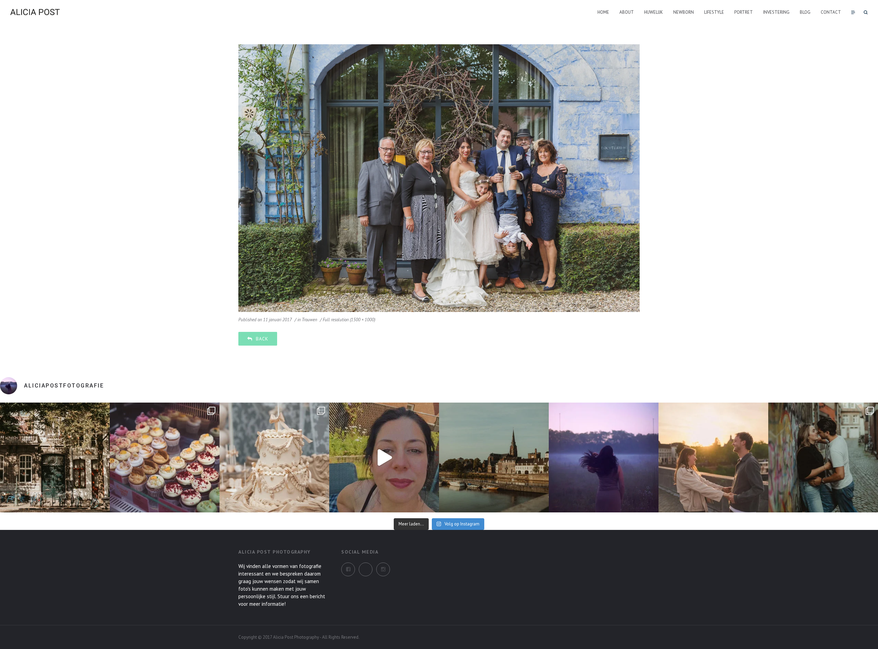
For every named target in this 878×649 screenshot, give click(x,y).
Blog (805, 12)
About (626, 12)
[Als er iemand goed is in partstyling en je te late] (274, 457)
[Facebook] (348, 569)
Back (262, 339)
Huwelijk (653, 12)
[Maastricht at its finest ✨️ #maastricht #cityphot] (494, 457)
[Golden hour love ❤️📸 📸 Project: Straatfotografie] (713, 457)
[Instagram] (365, 569)
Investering (776, 12)
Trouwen (309, 320)
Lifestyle (714, 12)
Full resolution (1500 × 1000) (349, 320)
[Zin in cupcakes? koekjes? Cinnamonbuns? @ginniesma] (165, 457)
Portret (743, 12)
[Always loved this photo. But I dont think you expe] (603, 457)
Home (603, 12)
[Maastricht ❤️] (55, 457)
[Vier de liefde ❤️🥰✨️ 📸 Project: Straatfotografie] (823, 457)
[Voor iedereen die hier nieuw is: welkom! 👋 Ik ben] (384, 457)
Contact (831, 12)
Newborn (683, 12)
